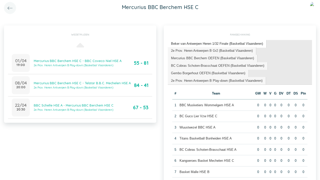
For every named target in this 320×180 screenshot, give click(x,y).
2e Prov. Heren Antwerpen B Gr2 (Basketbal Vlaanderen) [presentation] (212, 50)
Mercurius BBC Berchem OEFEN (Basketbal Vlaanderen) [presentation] (212, 58)
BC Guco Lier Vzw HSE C (198, 116)
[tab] (217, 44)
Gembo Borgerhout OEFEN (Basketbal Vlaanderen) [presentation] (208, 73)
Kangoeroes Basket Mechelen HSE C (207, 160)
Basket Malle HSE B (195, 172)
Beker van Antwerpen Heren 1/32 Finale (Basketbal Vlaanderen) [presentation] (217, 44)
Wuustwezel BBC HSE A (198, 127)
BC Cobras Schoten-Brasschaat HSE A (208, 150)
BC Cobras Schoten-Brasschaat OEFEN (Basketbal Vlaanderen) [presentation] (217, 66)
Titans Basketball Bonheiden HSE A (206, 138)
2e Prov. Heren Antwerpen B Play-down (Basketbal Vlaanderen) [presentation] (216, 80)
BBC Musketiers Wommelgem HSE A (207, 105)
